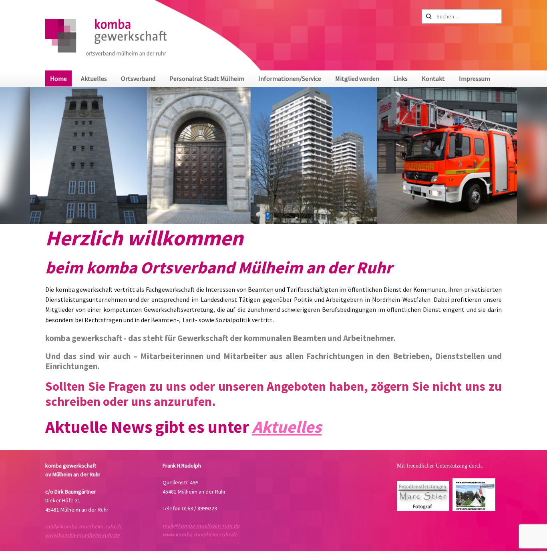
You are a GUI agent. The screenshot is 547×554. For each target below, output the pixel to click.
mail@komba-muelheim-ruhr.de (83, 526)
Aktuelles (287, 426)
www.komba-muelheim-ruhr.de (82, 535)
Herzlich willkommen (144, 238)
